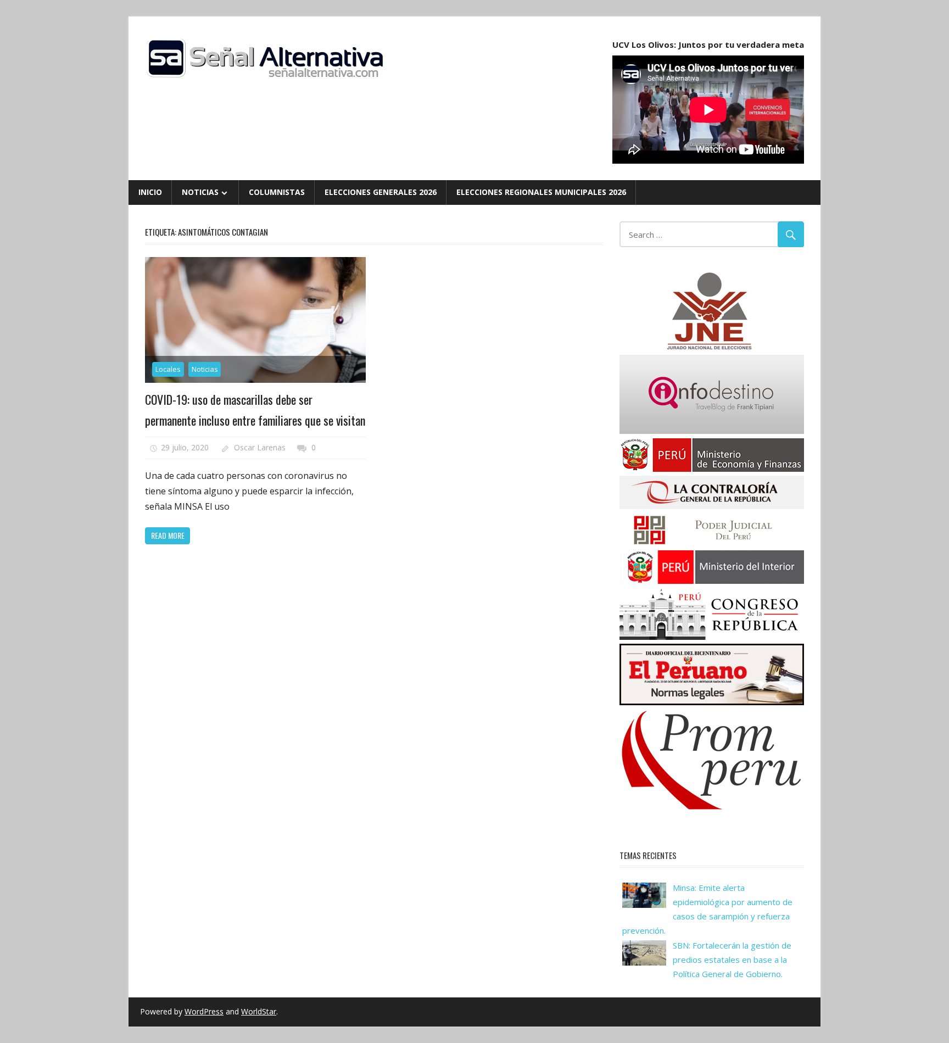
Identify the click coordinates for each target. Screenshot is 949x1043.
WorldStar (258, 1011)
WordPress (204, 1011)
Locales (168, 369)
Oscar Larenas (260, 447)
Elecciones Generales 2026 (381, 192)
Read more (168, 535)
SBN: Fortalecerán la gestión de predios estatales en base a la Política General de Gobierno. (732, 960)
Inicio (150, 192)
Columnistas (277, 192)
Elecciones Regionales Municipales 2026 (541, 192)
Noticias (200, 192)
